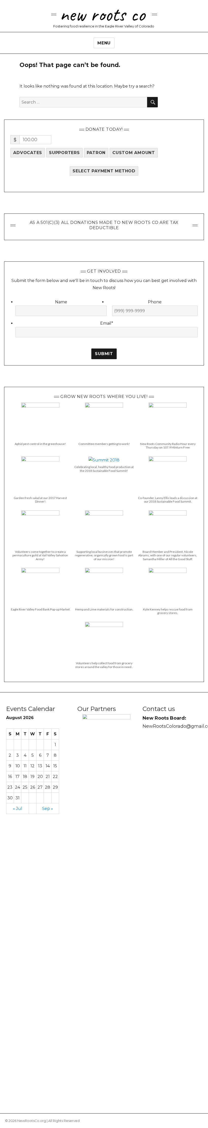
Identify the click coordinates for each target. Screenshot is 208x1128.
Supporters (64, 152)
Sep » (47, 808)
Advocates (27, 152)
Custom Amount (133, 152)
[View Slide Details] (106, 904)
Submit (104, 353)
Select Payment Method (104, 171)
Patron (96, 152)
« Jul (17, 808)
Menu (104, 43)
